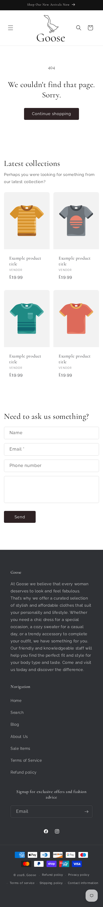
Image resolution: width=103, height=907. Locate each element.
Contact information (83, 883)
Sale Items (20, 748)
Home (16, 701)
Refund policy (24, 772)
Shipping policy (51, 883)
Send (20, 517)
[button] (10, 28)
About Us (19, 736)
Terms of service (22, 883)
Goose (31, 875)
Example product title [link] (25, 261)
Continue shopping (51, 113)
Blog (15, 724)
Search (17, 712)
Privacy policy (79, 875)
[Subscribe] (86, 811)
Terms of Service (26, 760)
